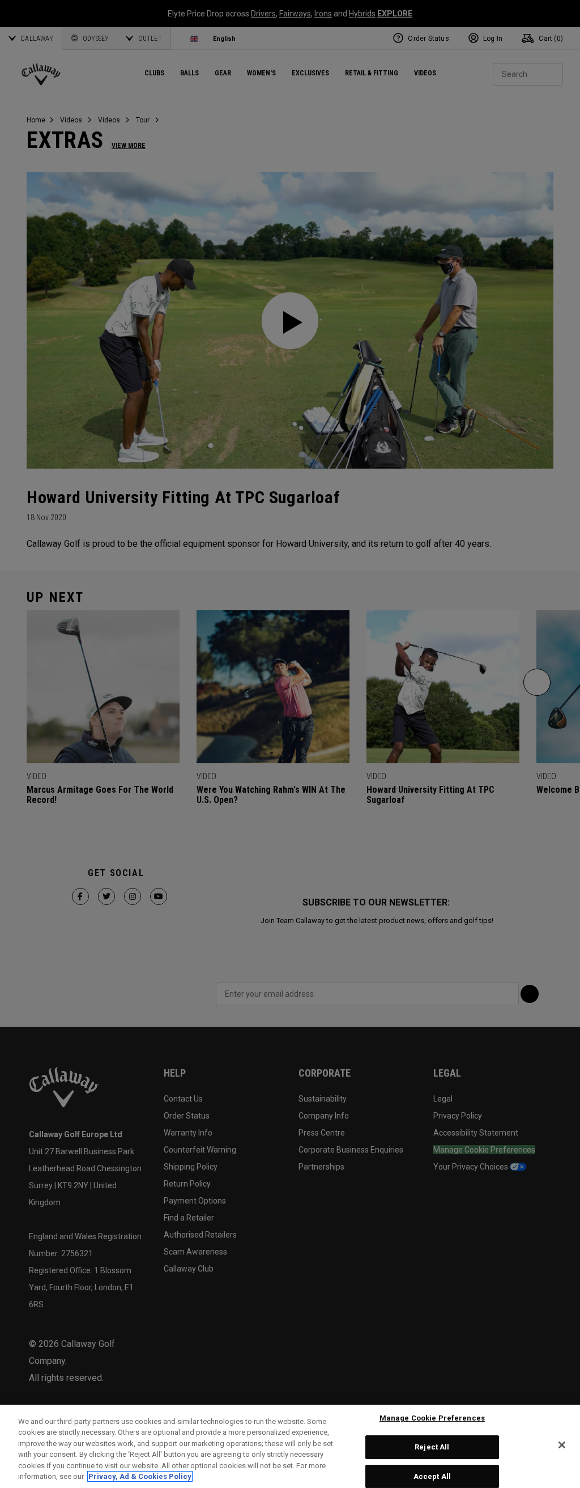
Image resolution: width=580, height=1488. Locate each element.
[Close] (561, 1444)
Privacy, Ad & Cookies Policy (139, 1476)
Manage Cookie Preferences (432, 1418)
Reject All (432, 1447)
